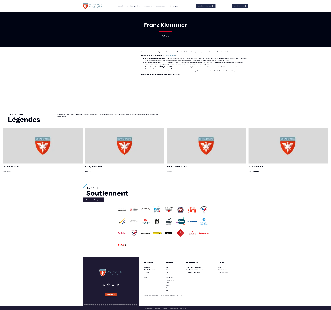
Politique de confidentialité (161, 308)
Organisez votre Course (193, 272)
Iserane (146, 277)
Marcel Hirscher (11, 166)
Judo (167, 272)
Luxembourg (254, 171)
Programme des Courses (193, 267)
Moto (167, 290)
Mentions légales (149, 308)
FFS (181, 295)
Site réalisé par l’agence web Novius (177, 308)
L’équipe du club (223, 272)
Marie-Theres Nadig (177, 166)
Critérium (147, 267)
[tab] (93, 199)
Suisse (169, 171)
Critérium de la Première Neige (151, 295)
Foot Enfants (170, 280)
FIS (177, 295)
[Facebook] (108, 285)
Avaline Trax (147, 275)
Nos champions (222, 269)
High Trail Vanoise (149, 269)
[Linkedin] (113, 285)
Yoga (167, 282)
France (88, 171)
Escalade (168, 269)
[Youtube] (118, 285)
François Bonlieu (93, 166)
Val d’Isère (172, 295)
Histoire (220, 267)
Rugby (168, 285)
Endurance (169, 288)
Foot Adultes (169, 277)
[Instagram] (104, 285)
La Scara (146, 272)
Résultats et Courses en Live (194, 269)
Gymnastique (170, 275)
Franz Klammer (170, 55)
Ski (167, 267)
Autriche (7, 171)
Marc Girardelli (256, 166)
